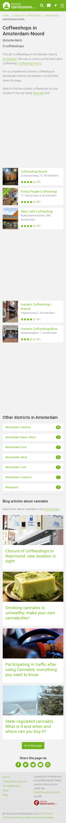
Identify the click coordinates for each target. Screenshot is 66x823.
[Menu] (62, 5)
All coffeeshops (11, 785)
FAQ (42, 813)
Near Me (38, 93)
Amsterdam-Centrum (32, 427)
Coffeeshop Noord (30, 63)
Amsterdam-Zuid (32, 467)
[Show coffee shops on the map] (48, 6)
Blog (5, 794)
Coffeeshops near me (15, 781)
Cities (6, 790)
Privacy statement (25, 817)
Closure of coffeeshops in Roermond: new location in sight (30, 556)
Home (6, 15)
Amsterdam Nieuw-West (32, 437)
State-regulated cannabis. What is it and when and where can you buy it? (29, 726)
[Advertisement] (33, 132)
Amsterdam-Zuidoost (32, 477)
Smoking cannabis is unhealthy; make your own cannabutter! (30, 612)
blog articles (51, 509)
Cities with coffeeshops (26, 15)
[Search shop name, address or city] (41, 6)
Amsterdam (51, 15)
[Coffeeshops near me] (55, 6)
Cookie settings (45, 817)
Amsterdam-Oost (32, 447)
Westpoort (32, 487)
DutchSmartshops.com (47, 792)
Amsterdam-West (32, 457)
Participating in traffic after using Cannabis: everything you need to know (31, 669)
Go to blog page (33, 745)
